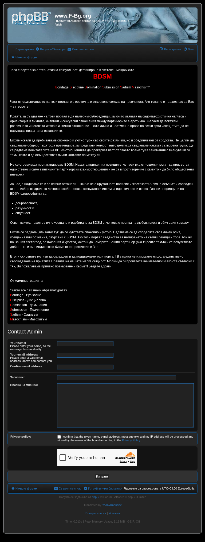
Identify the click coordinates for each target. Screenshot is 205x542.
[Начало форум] (32, 17)
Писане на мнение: (24, 384)
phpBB (96, 497)
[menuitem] (50, 49)
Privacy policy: (20, 436)
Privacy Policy (131, 440)
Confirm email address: (26, 366)
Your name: (18, 342)
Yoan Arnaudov (112, 505)
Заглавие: (17, 377)
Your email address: (24, 354)
